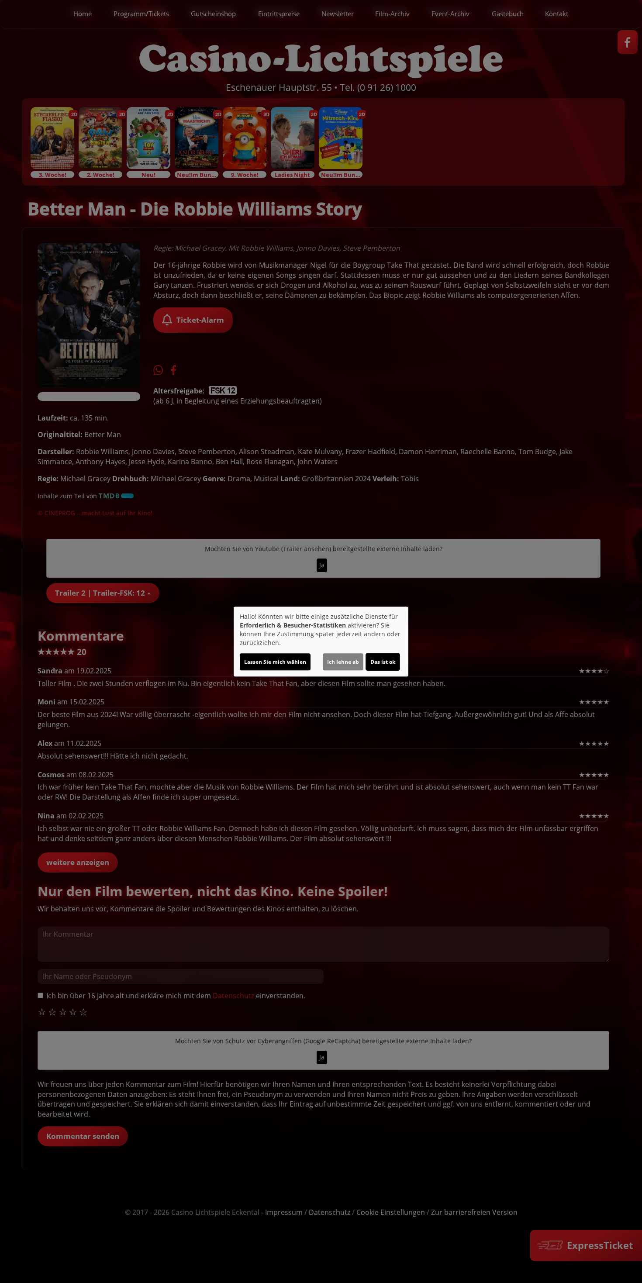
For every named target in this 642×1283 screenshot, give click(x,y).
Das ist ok (382, 662)
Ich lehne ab (343, 662)
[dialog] (321, 641)
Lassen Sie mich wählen (275, 662)
